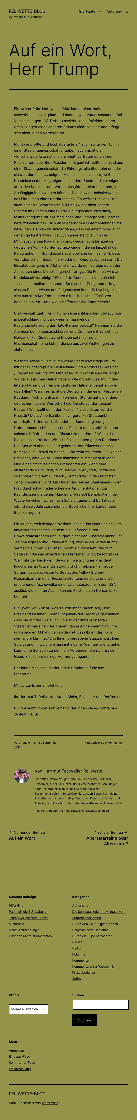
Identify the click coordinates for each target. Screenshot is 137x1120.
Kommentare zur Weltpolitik (93, 966)
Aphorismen (81, 905)
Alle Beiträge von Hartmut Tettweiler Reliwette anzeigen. (73, 810)
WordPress (50, 1103)
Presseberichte (83, 972)
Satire (76, 978)
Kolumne (78, 954)
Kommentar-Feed (22, 1062)
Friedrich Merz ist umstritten (30, 936)
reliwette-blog (27, 11)
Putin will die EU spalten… (28, 911)
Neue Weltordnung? (24, 930)
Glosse (77, 942)
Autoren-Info (117, 11)
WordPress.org (20, 1069)
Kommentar (115, 742)
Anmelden (16, 1050)
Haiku (76, 948)
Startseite (87, 11)
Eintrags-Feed (19, 1056)
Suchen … (80, 995)
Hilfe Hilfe (16, 905)
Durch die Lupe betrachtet (92, 936)
